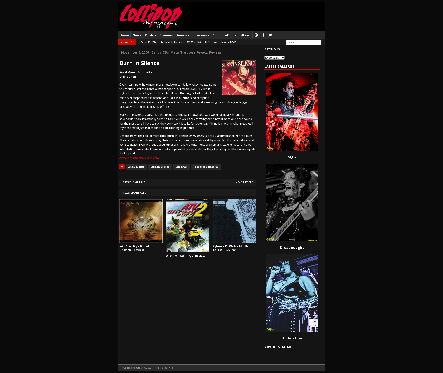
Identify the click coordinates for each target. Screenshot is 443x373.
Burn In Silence (160, 166)
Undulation (292, 338)
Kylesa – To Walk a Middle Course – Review (231, 248)
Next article (244, 182)
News (136, 35)
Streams (166, 35)
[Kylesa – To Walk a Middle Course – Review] (234, 240)
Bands (156, 52)
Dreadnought (292, 247)
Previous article (134, 182)
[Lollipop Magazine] (150, 16)
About (246, 35)
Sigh (292, 157)
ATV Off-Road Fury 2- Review (185, 256)
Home (124, 35)
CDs (166, 52)
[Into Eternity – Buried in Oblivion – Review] (141, 240)
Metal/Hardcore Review (188, 52)
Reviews (182, 35)
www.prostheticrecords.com (139, 158)
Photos (150, 35)
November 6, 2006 (135, 52)
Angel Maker (136, 166)
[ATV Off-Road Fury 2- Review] (187, 250)
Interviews (200, 35)
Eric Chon (181, 166)
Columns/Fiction (225, 35)
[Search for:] (303, 42)
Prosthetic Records (206, 166)
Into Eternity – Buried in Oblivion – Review (135, 248)
